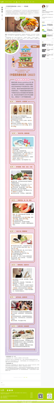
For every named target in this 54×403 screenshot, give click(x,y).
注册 (26, 377)
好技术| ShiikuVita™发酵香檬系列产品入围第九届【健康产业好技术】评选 (50, 36)
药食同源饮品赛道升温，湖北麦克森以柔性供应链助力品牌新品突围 (50, 26)
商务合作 (31, 396)
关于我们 (31, 392)
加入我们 (31, 395)
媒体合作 (31, 397)
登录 (24, 377)
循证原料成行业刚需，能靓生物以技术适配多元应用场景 (50, 30)
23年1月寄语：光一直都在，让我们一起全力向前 (50, 45)
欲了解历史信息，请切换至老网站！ (27, 402)
